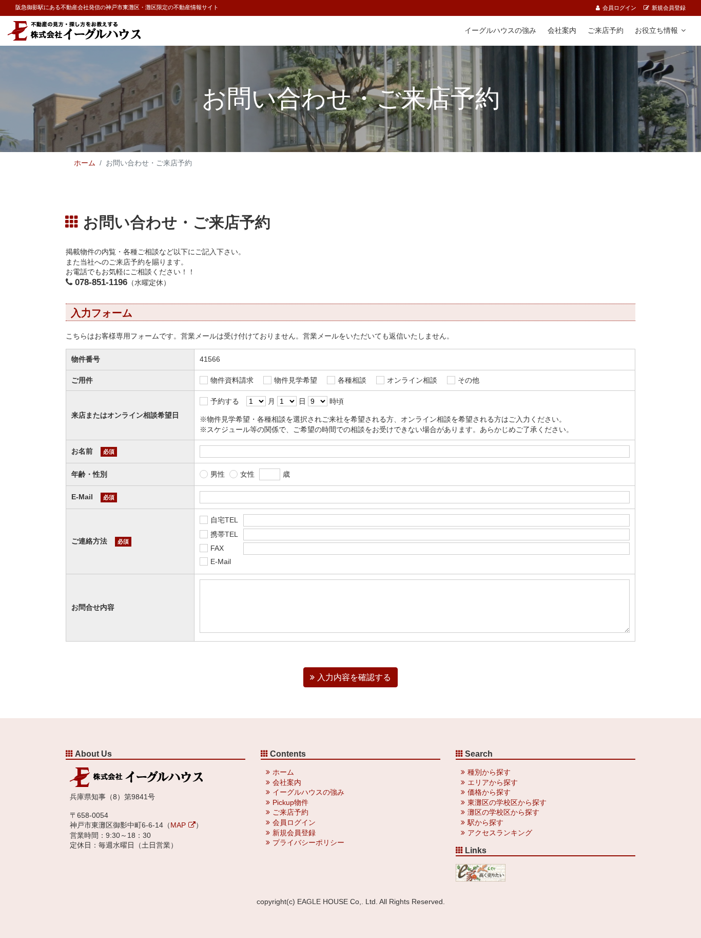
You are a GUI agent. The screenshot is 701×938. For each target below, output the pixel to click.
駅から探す (485, 822)
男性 (217, 474)
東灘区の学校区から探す (507, 802)
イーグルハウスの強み (500, 30)
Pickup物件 (290, 802)
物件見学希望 (295, 380)
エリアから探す (493, 782)
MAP (178, 825)
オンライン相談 (412, 380)
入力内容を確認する (354, 677)
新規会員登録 (669, 8)
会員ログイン (619, 8)
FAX (217, 548)
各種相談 (352, 380)
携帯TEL (224, 534)
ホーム (84, 163)
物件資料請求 (232, 380)
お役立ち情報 (656, 30)
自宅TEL (224, 520)
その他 (468, 380)
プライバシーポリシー (308, 842)
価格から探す (489, 792)
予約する (224, 401)
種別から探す (489, 772)
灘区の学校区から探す (503, 812)
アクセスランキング (500, 833)
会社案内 (562, 30)
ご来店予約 (606, 30)
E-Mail (220, 561)
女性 (247, 474)
